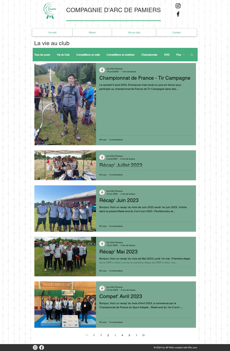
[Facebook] (178, 14)
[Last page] (143, 335)
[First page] (87, 335)
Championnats (149, 54)
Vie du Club (63, 54)
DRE (167, 54)
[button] (191, 55)
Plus (178, 54)
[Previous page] (94, 335)
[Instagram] (178, 6)
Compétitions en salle (88, 54)
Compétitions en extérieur (121, 54)
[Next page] (136, 335)
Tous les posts (42, 54)
